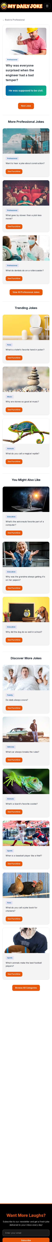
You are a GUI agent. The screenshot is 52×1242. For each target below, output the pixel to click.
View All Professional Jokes (26, 292)
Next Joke (26, 106)
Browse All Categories (26, 988)
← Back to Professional (14, 19)
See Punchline (14, 171)
